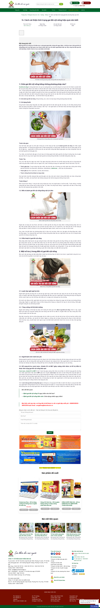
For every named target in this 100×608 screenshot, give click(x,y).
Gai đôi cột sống (23, 87)
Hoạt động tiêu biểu (34, 10)
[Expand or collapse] (21, 39)
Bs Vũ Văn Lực (27, 25)
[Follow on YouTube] (59, 554)
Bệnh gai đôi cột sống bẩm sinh (33, 396)
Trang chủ (17, 10)
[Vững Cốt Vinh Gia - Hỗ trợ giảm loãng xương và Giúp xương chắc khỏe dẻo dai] (50, 488)
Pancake (88, 605)
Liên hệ (82, 10)
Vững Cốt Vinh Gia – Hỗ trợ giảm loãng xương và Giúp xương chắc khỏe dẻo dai (49, 503)
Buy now (33, 509)
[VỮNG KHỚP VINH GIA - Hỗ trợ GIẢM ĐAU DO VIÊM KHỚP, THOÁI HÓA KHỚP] (71, 488)
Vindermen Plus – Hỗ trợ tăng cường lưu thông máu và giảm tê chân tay (28, 503)
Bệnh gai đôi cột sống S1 (31, 393)
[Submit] (61, 4)
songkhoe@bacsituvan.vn (44, 405)
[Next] (78, 533)
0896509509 (74, 403)
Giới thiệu (25, 10)
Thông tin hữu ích (62, 10)
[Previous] (20, 533)
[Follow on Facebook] (52, 554)
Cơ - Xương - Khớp (43, 14)
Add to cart (23, 509)
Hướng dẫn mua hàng (73, 10)
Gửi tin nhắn (86, 602)
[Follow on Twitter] (54, 554)
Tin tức (53, 10)
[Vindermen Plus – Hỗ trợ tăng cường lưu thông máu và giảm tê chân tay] (28, 488)
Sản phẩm (44, 10)
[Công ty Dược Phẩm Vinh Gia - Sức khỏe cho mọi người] (22, 4)
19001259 (25, 405)
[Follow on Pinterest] (57, 554)
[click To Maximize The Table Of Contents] (21, 32)
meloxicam (54, 168)
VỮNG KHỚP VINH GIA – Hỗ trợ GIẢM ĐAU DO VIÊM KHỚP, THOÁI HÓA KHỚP (71, 503)
